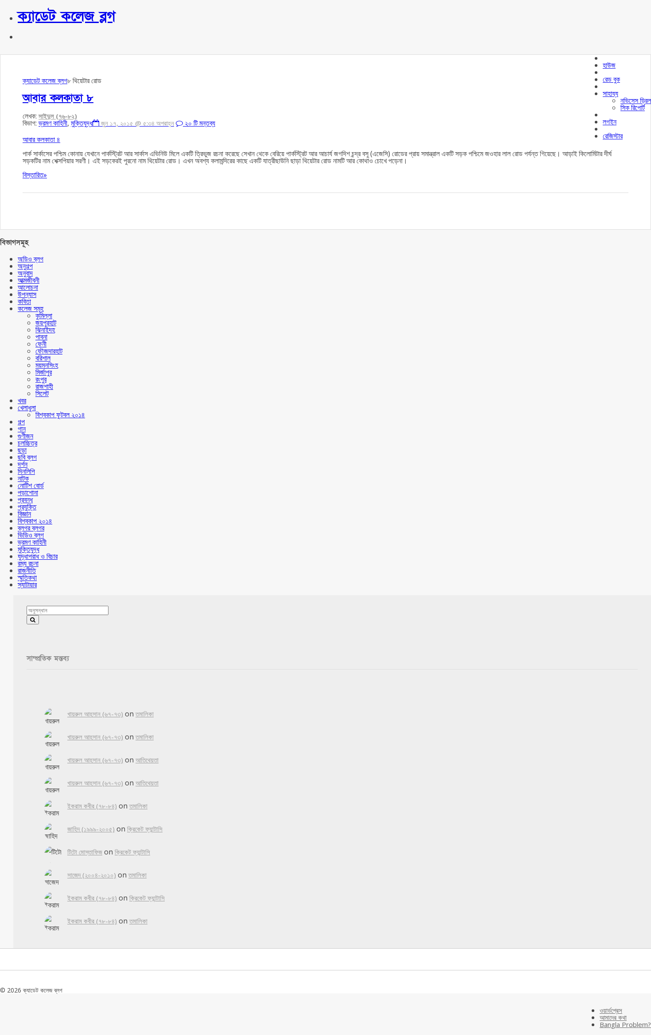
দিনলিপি (26, 471)
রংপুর (40, 379)
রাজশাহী (44, 386)
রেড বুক (611, 79)
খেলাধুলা (27, 407)
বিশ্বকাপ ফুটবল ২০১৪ (60, 414)
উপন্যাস (27, 294)
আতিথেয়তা (147, 759)
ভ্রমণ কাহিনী (53, 123)
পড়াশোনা (28, 492)
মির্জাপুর (43, 372)
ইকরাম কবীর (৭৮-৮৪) (92, 805)
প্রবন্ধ (25, 499)
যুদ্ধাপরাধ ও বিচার (38, 556)
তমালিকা (145, 713)
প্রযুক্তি (27, 507)
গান (22, 429)
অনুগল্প (25, 266)
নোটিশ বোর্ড (31, 485)
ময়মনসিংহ (46, 365)
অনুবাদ (25, 273)
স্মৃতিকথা (27, 577)
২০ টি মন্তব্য (199, 123)
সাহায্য (610, 93)
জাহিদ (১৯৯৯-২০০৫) (91, 828)
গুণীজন (25, 436)
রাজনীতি (27, 570)
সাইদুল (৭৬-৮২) (58, 116)
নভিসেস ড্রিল (635, 100)
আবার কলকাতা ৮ (58, 98)
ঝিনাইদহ (45, 330)
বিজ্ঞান (24, 514)
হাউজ (609, 65)
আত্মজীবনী (28, 280)
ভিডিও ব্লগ (31, 535)
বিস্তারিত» (35, 175)
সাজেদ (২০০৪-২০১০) (91, 874)
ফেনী (40, 344)
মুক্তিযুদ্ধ (82, 123)
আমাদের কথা (613, 1017)
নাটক (23, 478)
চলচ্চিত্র (27, 443)
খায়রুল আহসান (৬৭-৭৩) (95, 713)
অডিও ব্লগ (30, 259)
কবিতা (24, 301)
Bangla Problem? (625, 1024)
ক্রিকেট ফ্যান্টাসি (145, 828)
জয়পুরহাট (45, 322)
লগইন (609, 122)
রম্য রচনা (28, 563)
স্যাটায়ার (27, 584)
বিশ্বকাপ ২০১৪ (35, 521)
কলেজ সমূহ (30, 308)
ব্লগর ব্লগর (31, 528)
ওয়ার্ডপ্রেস (611, 1010)
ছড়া (22, 450)
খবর (22, 400)
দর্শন (22, 464)
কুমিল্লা (43, 315)
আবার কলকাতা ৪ (41, 139)
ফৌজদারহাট (48, 351)
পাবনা (41, 337)
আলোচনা (28, 287)
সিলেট (42, 393)
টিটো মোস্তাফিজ (84, 851)
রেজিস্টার (613, 136)
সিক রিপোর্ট (632, 107)
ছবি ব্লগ (27, 457)
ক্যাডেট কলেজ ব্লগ (67, 16)
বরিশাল (42, 358)
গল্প (21, 422)
